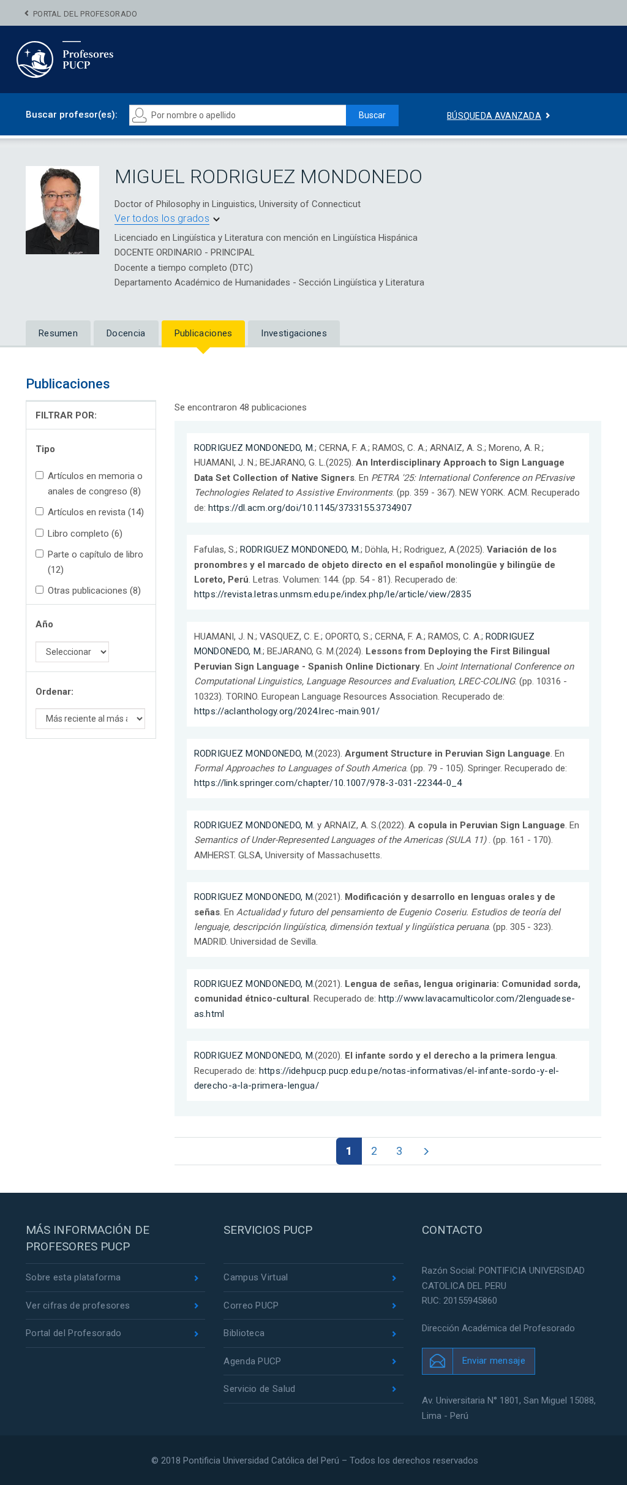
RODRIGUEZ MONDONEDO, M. (254, 447)
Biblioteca (244, 1333)
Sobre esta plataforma (73, 1277)
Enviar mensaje (493, 1360)
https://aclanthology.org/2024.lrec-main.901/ (287, 711)
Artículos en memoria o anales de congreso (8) (95, 483)
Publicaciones (204, 333)
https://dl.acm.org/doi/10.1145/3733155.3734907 (310, 507)
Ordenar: (54, 691)
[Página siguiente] (426, 1151)
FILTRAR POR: (66, 415)
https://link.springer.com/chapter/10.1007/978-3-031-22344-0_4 (328, 782)
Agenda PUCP (252, 1361)
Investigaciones (294, 333)
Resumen (58, 333)
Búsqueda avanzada (494, 116)
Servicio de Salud (259, 1388)
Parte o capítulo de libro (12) (95, 562)
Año (44, 624)
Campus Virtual (255, 1277)
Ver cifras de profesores (78, 1305)
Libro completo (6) (85, 533)
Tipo (45, 449)
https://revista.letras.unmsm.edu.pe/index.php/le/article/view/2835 (332, 594)
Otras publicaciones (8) (94, 590)
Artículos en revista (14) (96, 512)
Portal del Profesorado (85, 13)
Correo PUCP (251, 1305)
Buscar (372, 115)
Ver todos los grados (162, 218)
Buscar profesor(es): (72, 114)
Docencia (126, 333)
